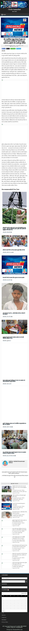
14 (18, 603)
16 (25, 603)
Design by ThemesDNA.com (14, 629)
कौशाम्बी (12, 46)
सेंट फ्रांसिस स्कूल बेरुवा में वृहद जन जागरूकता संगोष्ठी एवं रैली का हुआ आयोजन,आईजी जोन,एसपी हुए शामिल (14, 41)
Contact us (4, 617)
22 (21, 605)
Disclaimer (4, 619)
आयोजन (15, 46)
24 (3, 608)
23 (25, 605)
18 (7, 605)
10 (3, 603)
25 (7, 608)
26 (10, 608)
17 (3, 605)
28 (18, 608)
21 (18, 605)
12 (10, 603)
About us (3, 615)
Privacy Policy (5, 622)
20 (14, 605)
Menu (4, 14)
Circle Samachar (14, 9)
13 (14, 603)
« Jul (3, 612)
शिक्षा (17, 46)
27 (14, 608)
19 (10, 605)
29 (21, 608)
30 (25, 608)
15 (21, 603)
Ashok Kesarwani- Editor (10, 45)
